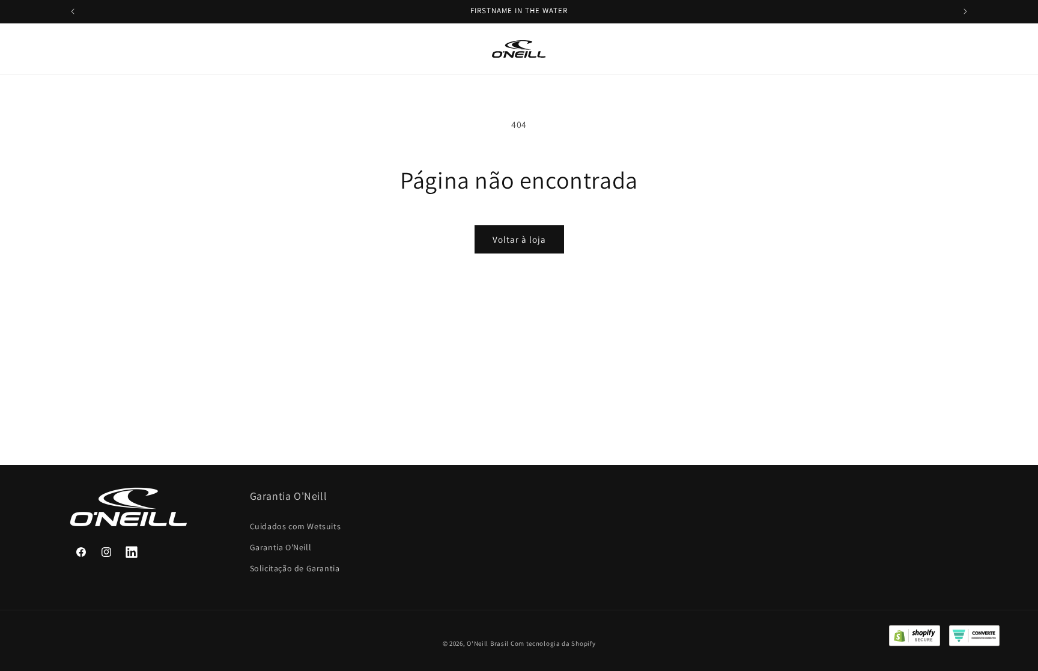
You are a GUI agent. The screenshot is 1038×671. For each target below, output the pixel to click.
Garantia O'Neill (281, 547)
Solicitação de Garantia (295, 568)
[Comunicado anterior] (72, 11)
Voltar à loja (519, 239)
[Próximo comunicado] (965, 11)
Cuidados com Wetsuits (295, 526)
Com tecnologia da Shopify (553, 643)
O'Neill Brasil (488, 643)
